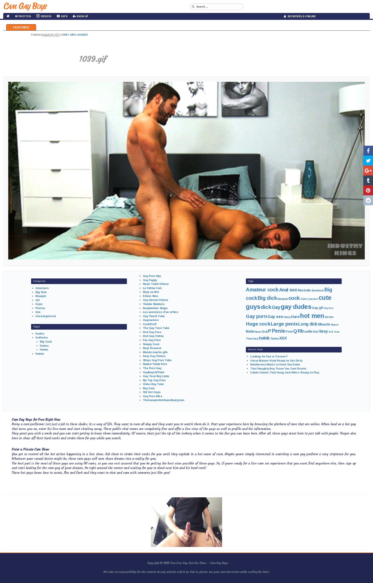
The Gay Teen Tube (156, 328)
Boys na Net (151, 292)
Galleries (41, 337)
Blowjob (40, 296)
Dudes (39, 333)
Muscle (324, 324)
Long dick (308, 324)
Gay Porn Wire (152, 396)
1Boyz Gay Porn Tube (157, 360)
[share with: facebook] (368, 151)
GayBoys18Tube (153, 372)
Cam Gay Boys (24, 6)
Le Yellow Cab (152, 288)
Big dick (267, 298)
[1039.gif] (186, 170)
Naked (334, 324)
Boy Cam (149, 388)
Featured (21, 27)
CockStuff (149, 324)
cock (294, 298)
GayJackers (151, 320)
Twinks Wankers (154, 304)
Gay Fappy (150, 280)
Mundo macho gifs (155, 352)
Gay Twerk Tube (154, 316)
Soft (331, 331)
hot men (312, 315)
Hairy (287, 317)
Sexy (323, 331)
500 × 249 (68, 34)
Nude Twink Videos (156, 284)
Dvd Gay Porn (152, 332)
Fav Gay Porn (152, 340)
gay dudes (296, 306)
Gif (37, 300)
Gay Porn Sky (152, 276)
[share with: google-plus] (368, 170)
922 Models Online (301, 16)
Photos (40, 308)
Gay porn (256, 316)
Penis (278, 331)
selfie (308, 331)
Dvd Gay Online (153, 336)
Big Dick (41, 292)
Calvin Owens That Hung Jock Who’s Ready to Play (284, 372)
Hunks (44, 349)
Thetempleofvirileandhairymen (163, 400)
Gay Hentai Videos (155, 300)
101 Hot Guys (152, 392)
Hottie (329, 317)
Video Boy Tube (153, 384)
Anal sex (288, 289)
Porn (289, 331)
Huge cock (258, 324)
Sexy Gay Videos (154, 356)
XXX (283, 338)
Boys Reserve (152, 348)
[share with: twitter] (368, 161)
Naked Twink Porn (155, 364)
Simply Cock (151, 344)
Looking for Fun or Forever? (269, 356)
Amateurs (42, 288)
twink (264, 337)
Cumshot (312, 299)
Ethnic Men (150, 296)
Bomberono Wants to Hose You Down (275, 364)
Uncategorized (45, 316)
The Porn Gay (152, 368)
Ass (301, 290)
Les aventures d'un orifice (160, 312)
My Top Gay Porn (154, 380)
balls (307, 290)
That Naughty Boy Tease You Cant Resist (278, 368)
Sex (37, 312)
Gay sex (275, 316)
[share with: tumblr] (368, 180)
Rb (301, 331)
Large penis (284, 324)
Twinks (274, 338)
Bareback (318, 290)
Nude (258, 331)
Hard (295, 317)
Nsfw (250, 331)
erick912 (82, 34)
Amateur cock (262, 289)
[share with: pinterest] (368, 190)
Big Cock (46, 341)
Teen (337, 331)
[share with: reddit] (368, 200)
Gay (276, 307)
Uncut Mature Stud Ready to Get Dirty (276, 360)
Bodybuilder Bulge (155, 308)
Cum (303, 298)
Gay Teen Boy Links (156, 376)
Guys (38, 304)
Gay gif (317, 308)
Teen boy (252, 338)
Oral (264, 331)
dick (266, 307)
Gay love (328, 308)
